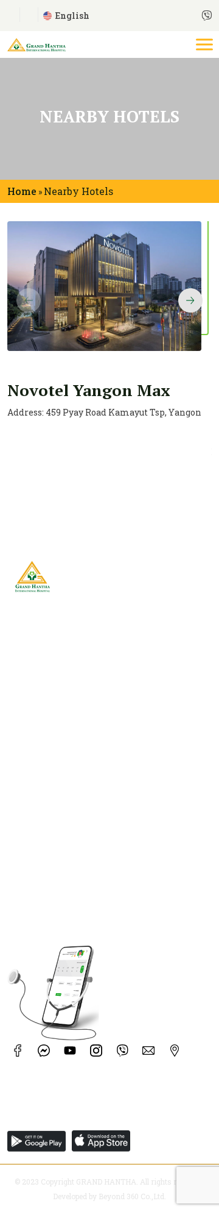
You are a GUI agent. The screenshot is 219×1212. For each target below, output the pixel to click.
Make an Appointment (56, 815)
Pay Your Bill (35, 850)
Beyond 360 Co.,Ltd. (132, 1196)
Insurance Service (46, 832)
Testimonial (34, 764)
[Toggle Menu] (205, 44)
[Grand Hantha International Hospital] (36, 43)
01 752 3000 (80, 1115)
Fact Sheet (29, 729)
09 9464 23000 (136, 1115)
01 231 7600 (30, 1115)
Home (21, 191)
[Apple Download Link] (39, 1141)
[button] (190, 300)
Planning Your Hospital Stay (68, 867)
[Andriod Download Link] (104, 1141)
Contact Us (30, 747)
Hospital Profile (42, 712)
